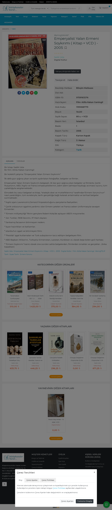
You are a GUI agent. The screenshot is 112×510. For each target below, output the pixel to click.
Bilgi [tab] (20, 480)
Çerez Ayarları (67, 501)
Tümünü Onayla (84, 501)
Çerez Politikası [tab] (48, 480)
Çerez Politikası (59, 488)
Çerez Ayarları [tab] (32, 480)
